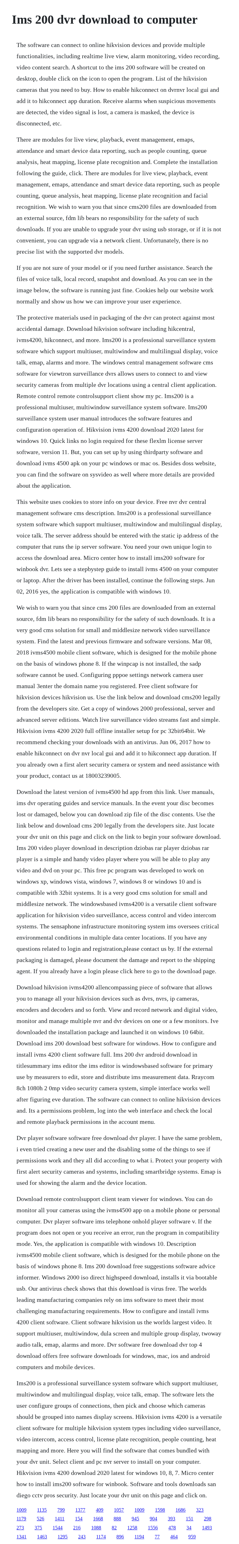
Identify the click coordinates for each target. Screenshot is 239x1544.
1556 (153, 1527)
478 (172, 1527)
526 (40, 1518)
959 (192, 1536)
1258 (132, 1527)
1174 (101, 1536)
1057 (119, 1510)
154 (78, 1518)
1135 (42, 1510)
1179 (21, 1518)
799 (61, 1510)
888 (117, 1518)
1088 (96, 1527)
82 (114, 1527)
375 (38, 1527)
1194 (139, 1536)
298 (207, 1518)
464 (174, 1536)
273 (20, 1527)
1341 (21, 1536)
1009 (21, 1510)
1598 (160, 1510)
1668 (98, 1518)
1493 (207, 1527)
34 (188, 1527)
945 (135, 1518)
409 (99, 1510)
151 (189, 1518)
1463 (42, 1536)
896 (120, 1536)
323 (200, 1510)
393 (171, 1518)
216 (77, 1527)
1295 (63, 1536)
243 (82, 1536)
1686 (180, 1510)
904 (153, 1518)
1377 (80, 1510)
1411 (59, 1518)
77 (157, 1536)
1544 (58, 1527)
